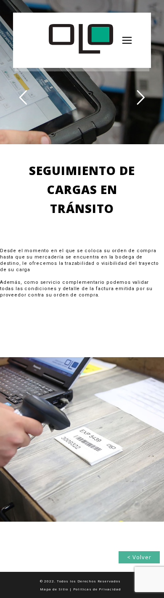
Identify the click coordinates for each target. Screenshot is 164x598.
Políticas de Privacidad (97, 589)
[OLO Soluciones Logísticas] (103, 40)
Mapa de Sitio (54, 589)
